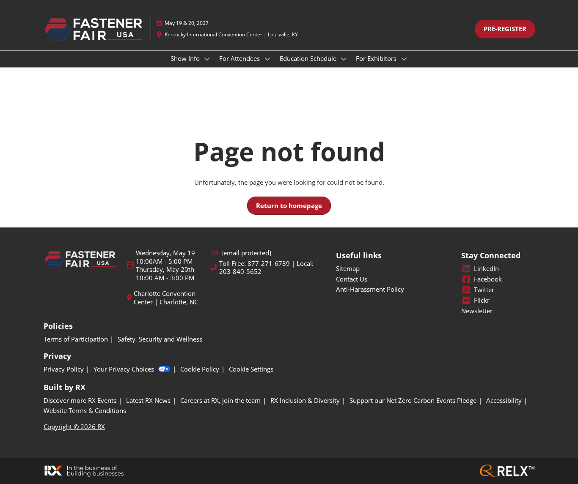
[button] (505, 29)
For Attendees (240, 58)
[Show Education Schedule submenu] (344, 59)
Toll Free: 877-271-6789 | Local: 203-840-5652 (266, 268)
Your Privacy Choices (124, 369)
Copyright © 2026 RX (74, 426)
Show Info (186, 58)
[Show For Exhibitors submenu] (404, 59)
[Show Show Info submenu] (207, 59)
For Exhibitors (377, 58)
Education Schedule (309, 58)
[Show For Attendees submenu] (267, 59)
